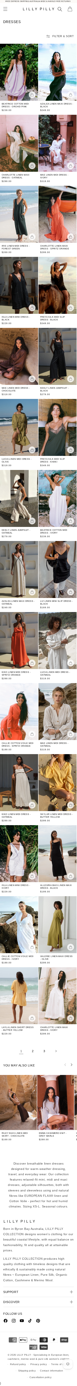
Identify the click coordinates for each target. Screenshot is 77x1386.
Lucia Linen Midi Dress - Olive (16, 460)
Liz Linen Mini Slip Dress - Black (56, 602)
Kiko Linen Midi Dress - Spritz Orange (16, 673)
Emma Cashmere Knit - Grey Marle (53, 1134)
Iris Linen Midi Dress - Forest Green (16, 247)
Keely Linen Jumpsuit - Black (54, 389)
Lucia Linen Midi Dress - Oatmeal (55, 673)
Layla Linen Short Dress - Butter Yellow (18, 1028)
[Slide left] (65, 1065)
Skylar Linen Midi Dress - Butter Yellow (56, 815)
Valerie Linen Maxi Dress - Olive (56, 957)
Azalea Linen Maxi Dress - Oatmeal (18, 602)
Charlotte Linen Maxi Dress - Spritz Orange (54, 247)
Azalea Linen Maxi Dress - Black (56, 105)
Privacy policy (38, 1364)
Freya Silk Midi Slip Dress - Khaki (52, 460)
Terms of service (61, 1364)
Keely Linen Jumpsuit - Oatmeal (16, 531)
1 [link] (21, 1051)
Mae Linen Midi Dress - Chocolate (16, 389)
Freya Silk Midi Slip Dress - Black (52, 318)
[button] (5, 9)
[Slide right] (71, 1065)
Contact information (51, 1370)
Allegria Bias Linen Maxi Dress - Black (56, 886)
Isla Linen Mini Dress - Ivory (16, 886)
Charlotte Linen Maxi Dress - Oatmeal (16, 176)
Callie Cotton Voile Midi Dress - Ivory (17, 957)
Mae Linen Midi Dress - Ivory (54, 176)
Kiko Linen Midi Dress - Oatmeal (16, 815)
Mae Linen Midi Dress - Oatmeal (54, 744)
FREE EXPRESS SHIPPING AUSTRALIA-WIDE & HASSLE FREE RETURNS (38, 1)
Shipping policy (27, 1370)
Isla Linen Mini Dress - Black (16, 318)
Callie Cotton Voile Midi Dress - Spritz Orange (17, 744)
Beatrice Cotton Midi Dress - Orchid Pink (15, 105)
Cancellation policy (41, 1377)
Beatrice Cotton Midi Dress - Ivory (53, 531)
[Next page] (56, 1051)
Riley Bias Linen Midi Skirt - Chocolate (15, 1134)
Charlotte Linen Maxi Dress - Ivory (54, 1028)
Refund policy (18, 1364)
